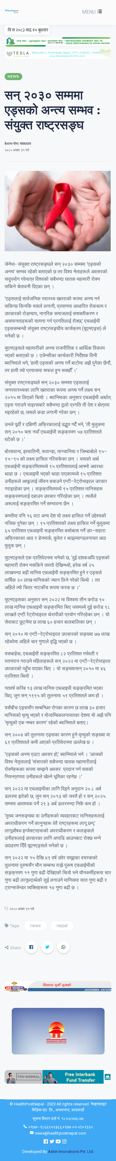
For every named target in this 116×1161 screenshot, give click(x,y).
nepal (62, 925)
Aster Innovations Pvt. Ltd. (71, 1151)
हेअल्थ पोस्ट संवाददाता (18, 144)
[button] (91, 12)
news (35, 925)
